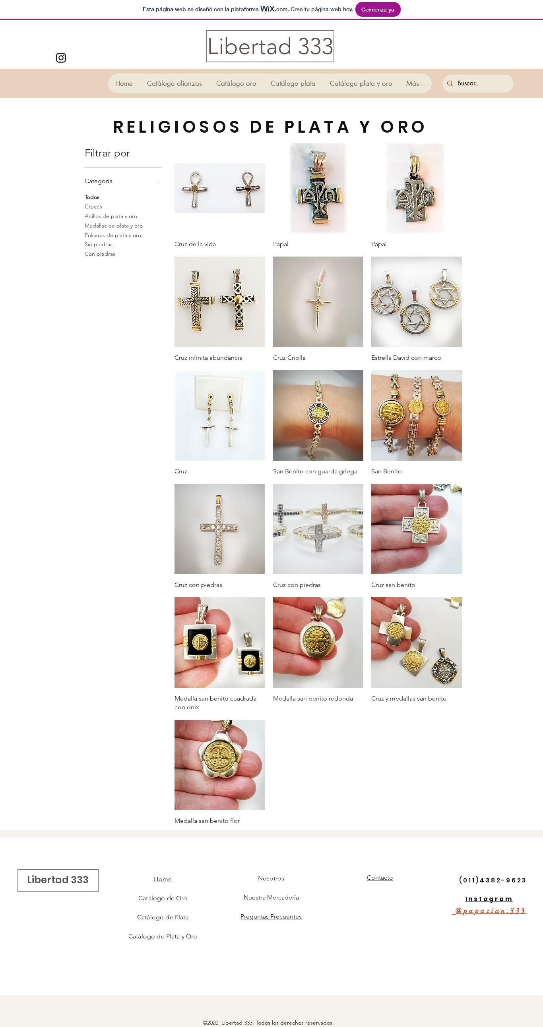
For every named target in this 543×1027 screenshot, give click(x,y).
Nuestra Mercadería (271, 897)
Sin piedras (98, 244)
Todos (92, 197)
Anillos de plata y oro (111, 216)
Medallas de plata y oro (114, 225)
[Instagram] (61, 57)
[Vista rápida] (220, 188)
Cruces (93, 206)
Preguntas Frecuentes (271, 916)
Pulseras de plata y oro (113, 235)
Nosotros (271, 878)
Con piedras (100, 253)
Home (163, 879)
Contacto (380, 877)
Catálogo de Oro (162, 898)
